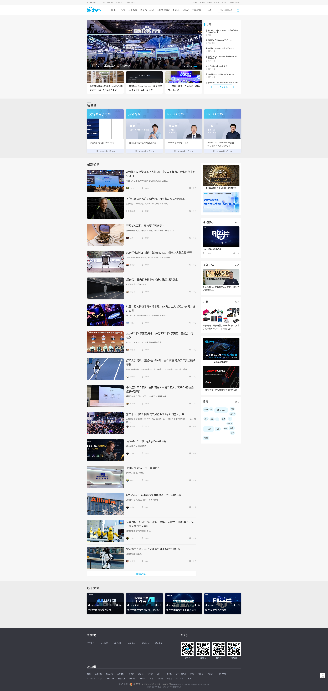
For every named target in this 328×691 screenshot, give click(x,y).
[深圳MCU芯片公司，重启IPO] (105, 477)
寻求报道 (117, 643)
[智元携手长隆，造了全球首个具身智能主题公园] (105, 558)
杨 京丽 (132, 350)
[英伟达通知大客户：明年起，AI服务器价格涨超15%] (105, 208)
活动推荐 (208, 222)
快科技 (169, 674)
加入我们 (104, 643)
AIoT (151, 10)
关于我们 (90, 643)
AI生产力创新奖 (235, 2)
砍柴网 (131, 674)
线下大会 (225, 2)
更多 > (190, 678)
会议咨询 (145, 643)
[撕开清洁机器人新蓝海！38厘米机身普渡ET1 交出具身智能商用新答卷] (105, 78)
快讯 (113, 10)
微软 (225, 428)
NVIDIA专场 (175, 114)
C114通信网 (181, 674)
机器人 (176, 10)
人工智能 (132, 10)
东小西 (132, 426)
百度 (232, 409)
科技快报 (121, 678)
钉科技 (159, 674)
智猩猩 (216, 2)
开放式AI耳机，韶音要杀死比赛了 (115, 65)
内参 (205, 302)
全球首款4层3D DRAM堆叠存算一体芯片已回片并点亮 (222, 57)
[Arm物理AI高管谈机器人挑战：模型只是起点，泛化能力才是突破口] (105, 181)
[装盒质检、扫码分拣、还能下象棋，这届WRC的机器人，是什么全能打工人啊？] (105, 531)
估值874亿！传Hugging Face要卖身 (146, 441)
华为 (212, 419)
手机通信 (196, 10)
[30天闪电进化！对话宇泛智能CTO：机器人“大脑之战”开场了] (105, 261)
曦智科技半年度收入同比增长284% (220, 48)
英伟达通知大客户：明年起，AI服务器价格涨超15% (155, 199)
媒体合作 (158, 643)
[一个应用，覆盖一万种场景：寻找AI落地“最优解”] (183, 78)
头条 (123, 10)
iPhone (221, 410)
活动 (209, 10)
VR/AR (185, 10)
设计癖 (141, 674)
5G (217, 419)
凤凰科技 (98, 674)
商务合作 (131, 643)
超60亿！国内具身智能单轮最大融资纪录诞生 (152, 279)
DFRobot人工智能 (146, 678)
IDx (211, 409)
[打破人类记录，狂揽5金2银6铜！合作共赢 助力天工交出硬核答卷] (105, 369)
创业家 (200, 674)
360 (230, 419)
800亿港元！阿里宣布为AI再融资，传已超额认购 (154, 495)
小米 (217, 429)
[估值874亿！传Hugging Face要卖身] (105, 450)
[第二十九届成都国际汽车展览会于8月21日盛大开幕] (105, 423)
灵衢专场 (134, 114)
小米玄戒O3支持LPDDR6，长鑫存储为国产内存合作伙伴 (222, 31)
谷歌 (232, 433)
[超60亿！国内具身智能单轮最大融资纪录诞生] (105, 288)
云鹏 (131, 238)
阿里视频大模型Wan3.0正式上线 (219, 40)
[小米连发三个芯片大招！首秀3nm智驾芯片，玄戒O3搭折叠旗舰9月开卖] (105, 396)
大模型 (206, 438)
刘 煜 (132, 323)
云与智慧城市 (163, 10)
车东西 (202, 2)
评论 (194, 188)
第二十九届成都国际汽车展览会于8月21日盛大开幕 (155, 414)
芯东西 (209, 2)
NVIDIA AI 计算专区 (95, 678)
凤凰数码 (121, 674)
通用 (231, 428)
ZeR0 (132, 188)
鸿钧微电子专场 (100, 114)
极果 (89, 674)
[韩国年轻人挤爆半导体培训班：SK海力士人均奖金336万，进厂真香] (105, 315)
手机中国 (222, 674)
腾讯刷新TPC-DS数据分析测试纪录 (220, 74)
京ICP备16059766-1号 (163, 684)
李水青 (132, 265)
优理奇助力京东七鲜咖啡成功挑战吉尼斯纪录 (222, 83)
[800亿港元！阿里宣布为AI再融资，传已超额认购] (105, 504)
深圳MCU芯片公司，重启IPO (143, 468)
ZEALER (110, 678)
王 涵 (132, 538)
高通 (223, 419)
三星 (208, 429)
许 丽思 (132, 561)
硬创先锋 (208, 265)
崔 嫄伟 (132, 211)
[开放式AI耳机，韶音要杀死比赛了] (144, 45)
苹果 (206, 409)
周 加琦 (132, 292)
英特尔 (232, 414)
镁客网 (150, 674)
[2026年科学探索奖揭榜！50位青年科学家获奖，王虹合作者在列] (105, 342)
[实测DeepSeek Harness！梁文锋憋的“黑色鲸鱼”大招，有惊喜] (144, 78)
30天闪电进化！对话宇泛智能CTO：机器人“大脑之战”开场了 (160, 252)
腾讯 (206, 419)
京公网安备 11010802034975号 (143, 684)
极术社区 (179, 678)
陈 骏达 (132, 403)
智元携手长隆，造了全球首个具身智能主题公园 (153, 549)
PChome (210, 674)
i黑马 (192, 674)
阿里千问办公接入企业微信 (216, 66)
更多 (236, 222)
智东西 (195, 2)
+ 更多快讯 (223, 86)
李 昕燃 (132, 377)
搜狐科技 (109, 674)
